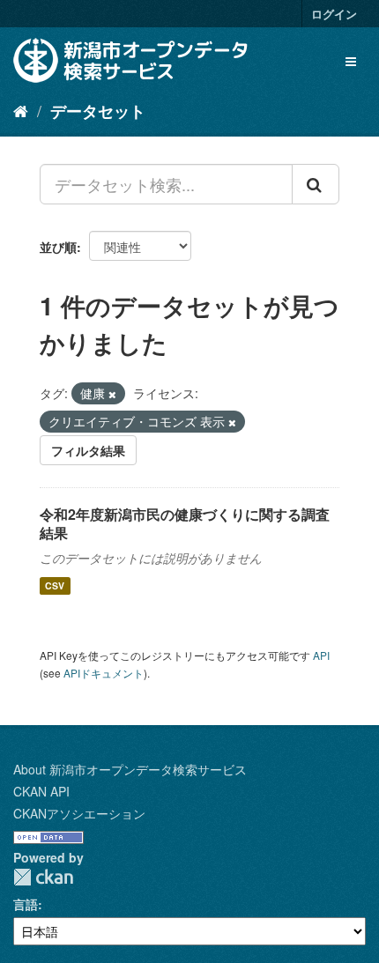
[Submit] (315, 184)
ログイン (334, 13)
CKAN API (41, 791)
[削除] (112, 394)
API (321, 655)
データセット (97, 111)
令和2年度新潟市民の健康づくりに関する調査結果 (185, 523)
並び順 (58, 247)
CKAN (43, 877)
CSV (54, 585)
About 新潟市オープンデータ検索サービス (130, 769)
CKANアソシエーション (79, 813)
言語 (25, 904)
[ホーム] (20, 110)
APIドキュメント (103, 672)
